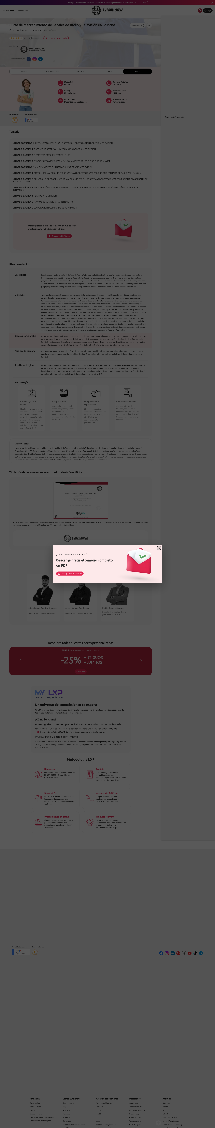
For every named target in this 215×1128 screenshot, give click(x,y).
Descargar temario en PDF (71, 574)
